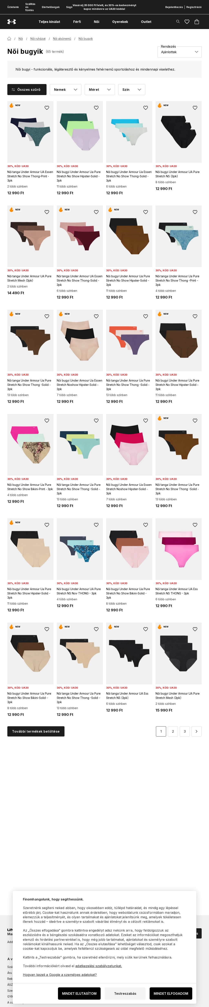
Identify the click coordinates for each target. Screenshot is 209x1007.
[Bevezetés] (9, 38)
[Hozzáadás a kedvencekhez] (47, 107)
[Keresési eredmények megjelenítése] (178, 21)
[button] (196, 731)
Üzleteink (13, 7)
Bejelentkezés (174, 7)
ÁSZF (10, 984)
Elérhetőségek (51, 7)
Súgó (69, 7)
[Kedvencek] (187, 21)
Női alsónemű (62, 38)
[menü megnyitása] (64, 21)
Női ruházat (38, 38)
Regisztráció (194, 7)
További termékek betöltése (36, 731)
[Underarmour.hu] (11, 21)
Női (21, 38)
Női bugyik (86, 38)
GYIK (10, 996)
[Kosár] (196, 21)
